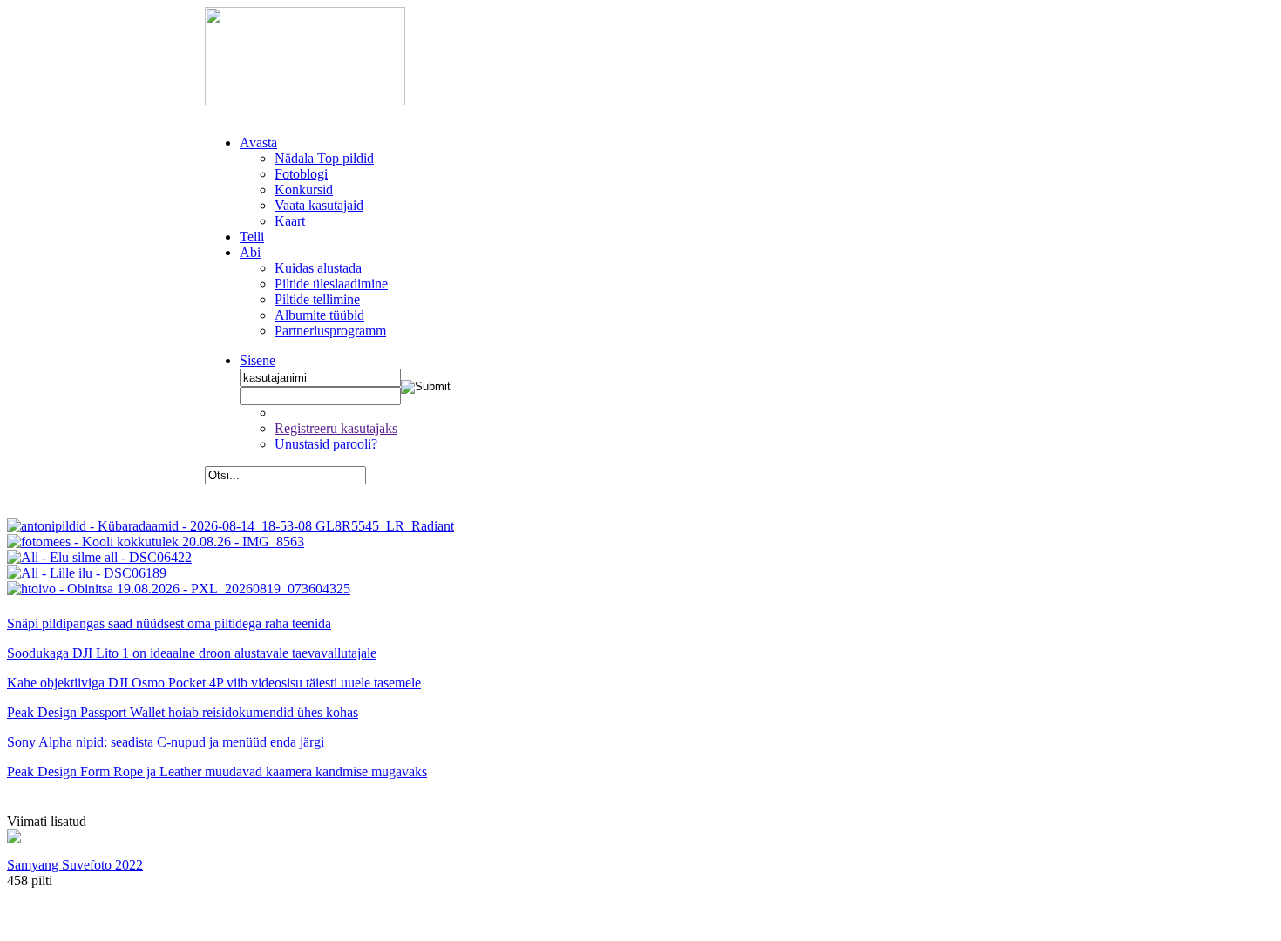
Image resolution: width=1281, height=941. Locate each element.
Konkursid (303, 189)
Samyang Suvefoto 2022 (75, 864)
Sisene (257, 360)
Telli (252, 236)
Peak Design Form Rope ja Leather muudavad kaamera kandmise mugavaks (217, 771)
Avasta (258, 142)
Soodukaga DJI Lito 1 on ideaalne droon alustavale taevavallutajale (191, 653)
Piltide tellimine (317, 299)
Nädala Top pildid (324, 158)
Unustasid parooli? (325, 444)
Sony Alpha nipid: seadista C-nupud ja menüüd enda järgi (165, 742)
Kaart (289, 220)
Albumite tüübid (319, 315)
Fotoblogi (301, 173)
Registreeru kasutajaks (335, 428)
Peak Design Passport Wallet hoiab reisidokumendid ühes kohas (182, 712)
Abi (250, 252)
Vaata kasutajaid (318, 205)
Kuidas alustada (318, 268)
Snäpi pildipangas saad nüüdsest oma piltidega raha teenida (169, 623)
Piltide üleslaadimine (331, 283)
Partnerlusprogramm (330, 330)
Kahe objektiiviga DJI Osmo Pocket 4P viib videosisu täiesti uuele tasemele (214, 682)
